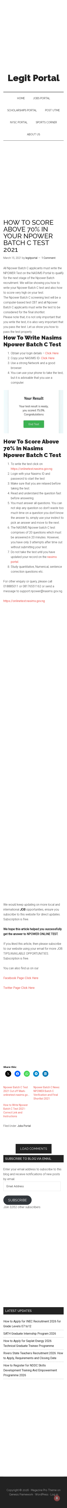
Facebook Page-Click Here (20, 978)
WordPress (41, 1494)
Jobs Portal (24, 1125)
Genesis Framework (21, 1494)
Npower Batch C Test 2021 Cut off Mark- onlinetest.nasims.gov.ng (17, 1091)
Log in (54, 1494)
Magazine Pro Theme (44, 1490)
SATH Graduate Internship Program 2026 (29, 1333)
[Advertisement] (33, 34)
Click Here (52, 353)
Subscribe (17, 1200)
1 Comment (48, 257)
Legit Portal (34, 78)
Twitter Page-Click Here (19, 988)
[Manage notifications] (57, 1498)
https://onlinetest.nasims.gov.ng (31, 469)
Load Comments (33, 1149)
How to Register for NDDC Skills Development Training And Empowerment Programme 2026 (30, 1370)
